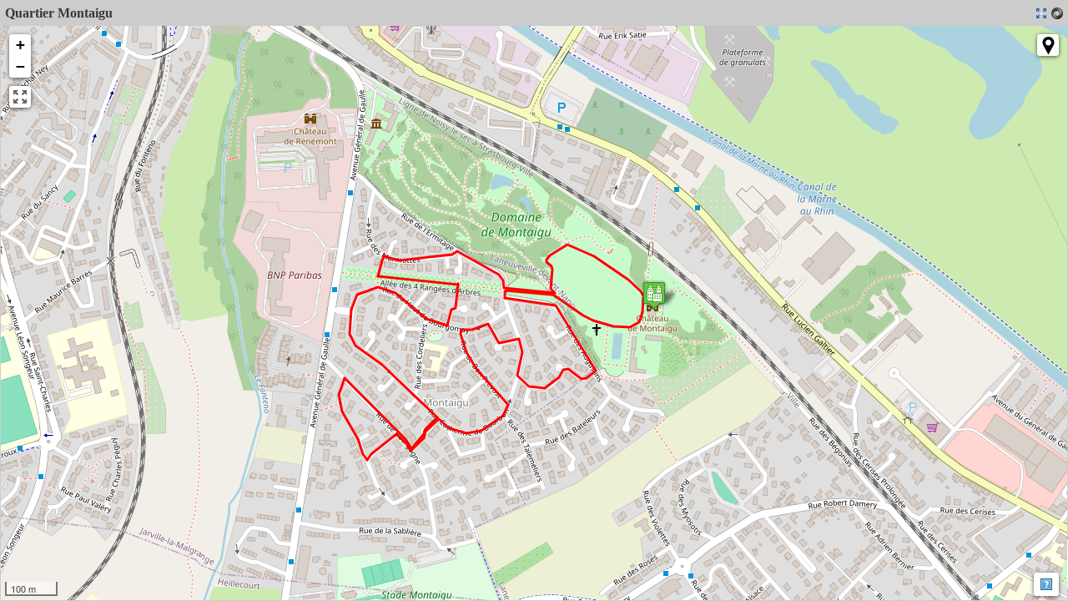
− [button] (20, 66)
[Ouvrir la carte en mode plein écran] (1041, 13)
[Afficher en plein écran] (20, 97)
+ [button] (20, 44)
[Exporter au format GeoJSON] (1057, 13)
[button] (1048, 45)
